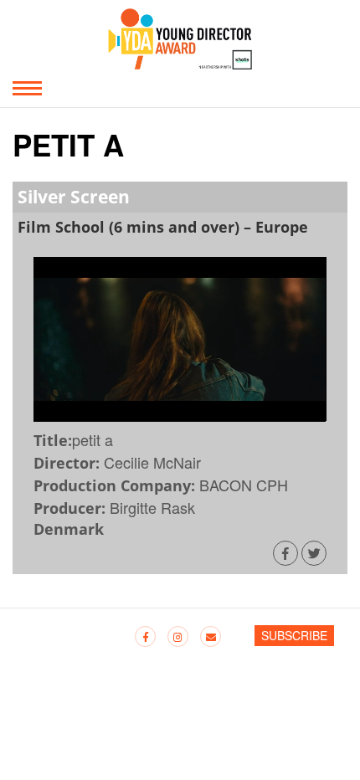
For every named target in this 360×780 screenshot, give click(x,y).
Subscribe (294, 635)
